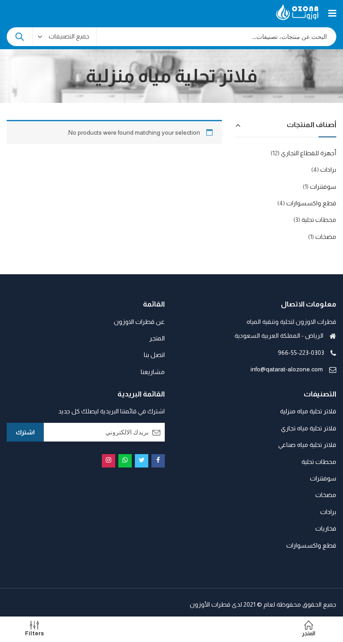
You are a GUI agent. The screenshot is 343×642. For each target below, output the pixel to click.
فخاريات (325, 528)
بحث (20, 36)
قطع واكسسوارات (311, 203)
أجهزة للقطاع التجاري (308, 153)
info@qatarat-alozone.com (287, 369)
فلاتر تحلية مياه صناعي (307, 444)
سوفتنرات (323, 186)
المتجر (157, 338)
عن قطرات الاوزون (139, 321)
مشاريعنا (153, 371)
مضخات (325, 236)
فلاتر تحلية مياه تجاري (308, 428)
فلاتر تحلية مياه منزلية (308, 411)
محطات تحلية (318, 219)
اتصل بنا (154, 354)
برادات (328, 169)
